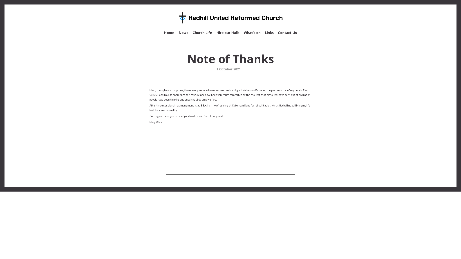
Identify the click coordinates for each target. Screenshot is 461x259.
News (183, 32)
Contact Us (287, 32)
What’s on (252, 32)
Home (169, 32)
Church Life (202, 32)
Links (269, 32)
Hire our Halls (228, 32)
